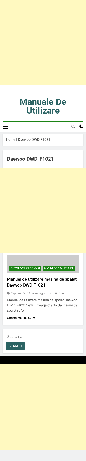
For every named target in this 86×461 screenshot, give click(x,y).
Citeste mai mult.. (19, 317)
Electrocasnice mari (25, 268)
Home (10, 139)
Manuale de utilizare (43, 106)
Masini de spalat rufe (59, 268)
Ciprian (16, 293)
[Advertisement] (43, 42)
